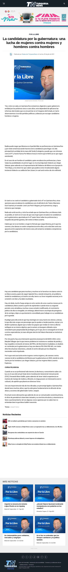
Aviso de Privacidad (24, 562)
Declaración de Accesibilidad (37, 562)
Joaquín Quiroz (14, 407)
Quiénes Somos (24, 564)
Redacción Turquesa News (29, 54)
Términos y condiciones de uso (53, 562)
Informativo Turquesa (41, 511)
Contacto (31, 564)
